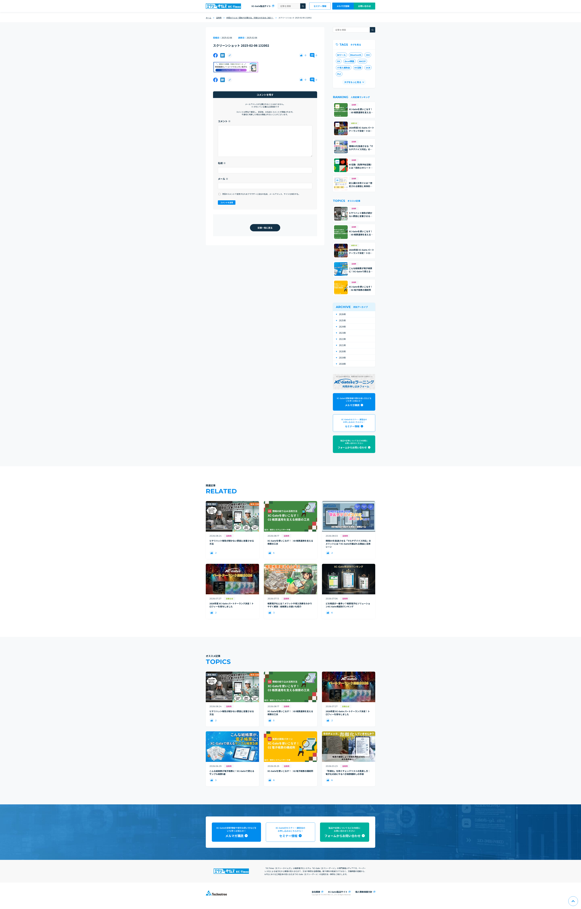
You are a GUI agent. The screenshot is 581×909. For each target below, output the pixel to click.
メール (223, 179)
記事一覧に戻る (265, 227)
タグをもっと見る (352, 82)
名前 (222, 163)
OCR (368, 67)
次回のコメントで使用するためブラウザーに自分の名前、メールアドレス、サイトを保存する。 (261, 194)
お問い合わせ (364, 6)
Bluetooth (355, 54)
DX (338, 61)
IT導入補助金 (343, 67)
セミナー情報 (320, 6)
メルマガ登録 (343, 6)
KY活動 (358, 67)
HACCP (362, 61)
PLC (339, 73)
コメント (224, 121)
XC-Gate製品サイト (261, 6)
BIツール (341, 54)
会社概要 (316, 891)
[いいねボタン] (301, 55)
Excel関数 (349, 61)
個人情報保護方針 (363, 891)
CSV (368, 54)
